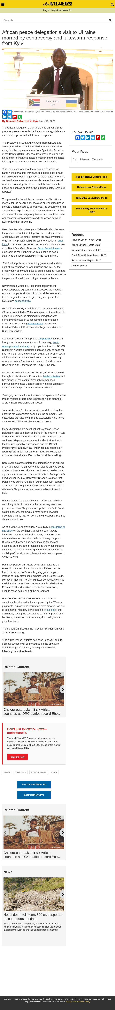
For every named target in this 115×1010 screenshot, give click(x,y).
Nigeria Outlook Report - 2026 (86, 250)
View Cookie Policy (81, 1002)
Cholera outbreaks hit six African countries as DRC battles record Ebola (32, 711)
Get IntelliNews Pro (34, 795)
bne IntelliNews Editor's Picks (91, 177)
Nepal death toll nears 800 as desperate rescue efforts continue (33, 917)
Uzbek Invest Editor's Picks (91, 187)
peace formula (23, 301)
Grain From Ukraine (49, 248)
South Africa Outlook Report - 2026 (89, 255)
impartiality (46, 338)
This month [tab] (97, 159)
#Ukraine (7, 772)
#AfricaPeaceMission (38, 772)
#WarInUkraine (21, 772)
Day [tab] (75, 159)
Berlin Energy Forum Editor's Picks (91, 210)
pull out (50, 609)
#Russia (54, 772)
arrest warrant (35, 323)
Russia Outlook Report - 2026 (86, 260)
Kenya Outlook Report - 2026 (86, 245)
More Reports (79, 265)
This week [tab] (84, 159)
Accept (69, 1002)
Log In (46, 10)
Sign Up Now (17, 756)
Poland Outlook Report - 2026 (86, 240)
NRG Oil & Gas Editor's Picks (91, 198)
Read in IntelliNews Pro (34, 784)
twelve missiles (51, 376)
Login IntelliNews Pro (61, 10)
